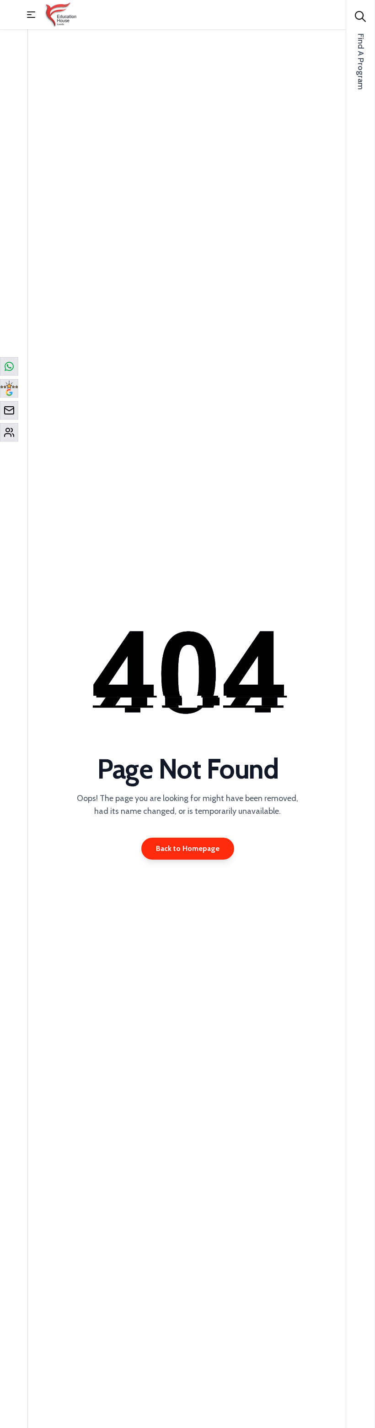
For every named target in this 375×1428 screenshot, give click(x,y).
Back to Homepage (188, 848)
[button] (31, 14)
